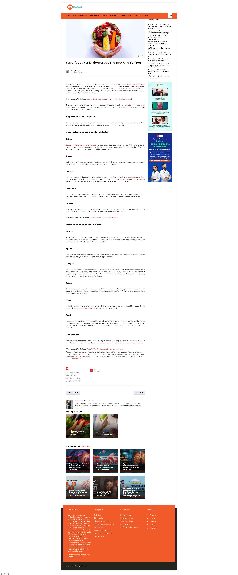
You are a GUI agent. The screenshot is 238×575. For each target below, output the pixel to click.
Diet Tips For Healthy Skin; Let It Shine (103, 217)
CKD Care (97, 515)
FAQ (146, 16)
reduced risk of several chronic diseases (130, 179)
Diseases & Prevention (102, 521)
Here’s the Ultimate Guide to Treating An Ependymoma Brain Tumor (158, 71)
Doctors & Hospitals (110, 16)
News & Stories (79, 16)
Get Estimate (125, 524)
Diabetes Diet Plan (71, 374)
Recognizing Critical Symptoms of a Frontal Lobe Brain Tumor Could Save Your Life (78, 493)
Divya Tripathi (76, 71)
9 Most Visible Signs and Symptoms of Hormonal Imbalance (109, 99)
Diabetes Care (99, 518)
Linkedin (153, 521)
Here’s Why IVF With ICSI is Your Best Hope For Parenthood (158, 60)
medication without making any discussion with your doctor (121, 343)
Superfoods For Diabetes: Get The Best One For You (103, 62)
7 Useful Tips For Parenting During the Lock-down (105, 349)
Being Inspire (99, 527)
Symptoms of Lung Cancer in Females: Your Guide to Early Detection (131, 466)
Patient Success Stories (102, 533)
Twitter (152, 518)
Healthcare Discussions (128, 527)
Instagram (153, 528)
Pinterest (153, 525)
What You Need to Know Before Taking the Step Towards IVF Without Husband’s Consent (160, 26)
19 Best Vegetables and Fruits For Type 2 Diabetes (77, 433)
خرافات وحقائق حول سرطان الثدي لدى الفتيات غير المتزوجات (158, 77)
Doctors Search (126, 515)
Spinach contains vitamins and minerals (81, 145)
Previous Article (73, 392)
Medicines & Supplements (104, 524)
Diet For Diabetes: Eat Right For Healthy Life (104, 434)
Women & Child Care (102, 530)
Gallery (138, 16)
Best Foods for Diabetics (72, 372)
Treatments (94, 16)
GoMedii (82, 352)
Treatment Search (127, 521)
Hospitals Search (126, 518)
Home (68, 16)
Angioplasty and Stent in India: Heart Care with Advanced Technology (78, 466)
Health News (99, 536)
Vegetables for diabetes (75, 381)
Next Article (139, 392)
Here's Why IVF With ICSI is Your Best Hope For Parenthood (105, 494)
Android (75, 358)
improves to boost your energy (86, 308)
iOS (81, 358)
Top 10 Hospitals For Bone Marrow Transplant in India (159, 49)
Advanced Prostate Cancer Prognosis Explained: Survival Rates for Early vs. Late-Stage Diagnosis (131, 492)
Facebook (153, 515)
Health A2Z (80, 72)
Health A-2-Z (127, 16)
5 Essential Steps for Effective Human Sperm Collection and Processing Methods (104, 466)
